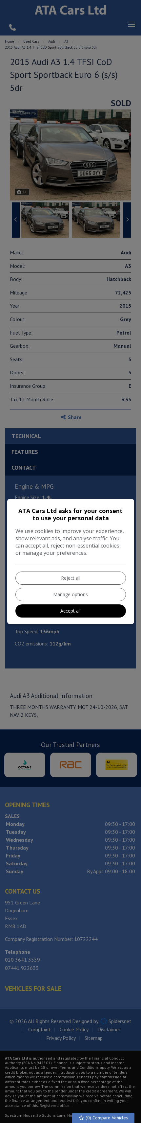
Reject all (70, 578)
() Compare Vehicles (106, 1118)
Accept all (70, 611)
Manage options (70, 594)
